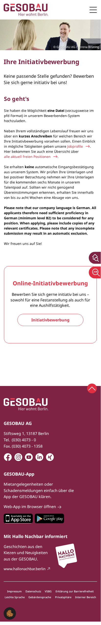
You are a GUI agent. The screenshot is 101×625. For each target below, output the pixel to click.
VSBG (48, 591)
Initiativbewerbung (50, 320)
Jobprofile (75, 146)
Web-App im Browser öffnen (30, 506)
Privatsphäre (63, 597)
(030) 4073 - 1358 (27, 446)
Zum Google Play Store (49, 518)
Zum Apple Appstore (18, 518)
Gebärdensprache (39, 597)
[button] (9, 613)
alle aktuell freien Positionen (27, 156)
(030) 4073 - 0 (24, 439)
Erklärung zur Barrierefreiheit (75, 591)
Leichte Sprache (15, 597)
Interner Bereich (85, 597)
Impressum (14, 591)
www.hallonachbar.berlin (24, 568)
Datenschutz (33, 591)
